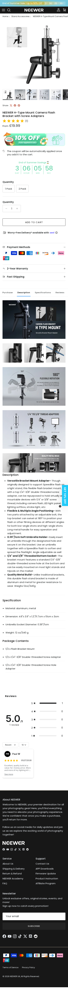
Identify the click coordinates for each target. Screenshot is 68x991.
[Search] (10, 10)
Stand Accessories (20, 16)
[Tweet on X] (11, 105)
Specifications (43, 292)
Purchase (7, 292)
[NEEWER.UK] (34, 10)
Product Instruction (47, 878)
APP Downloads (45, 868)
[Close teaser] (60, 506)
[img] (13, 121)
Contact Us (42, 863)
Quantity (8, 202)
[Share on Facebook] (15, 105)
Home (5, 16)
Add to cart (34, 222)
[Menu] (3, 10)
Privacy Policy (28, 967)
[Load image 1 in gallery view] (34, 54)
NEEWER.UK (15, 976)
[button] (47, 703)
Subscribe (34, 926)
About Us (8, 863)
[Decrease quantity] (5, 208)
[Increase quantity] (18, 208)
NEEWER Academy (13, 878)
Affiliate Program (46, 883)
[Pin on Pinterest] (19, 105)
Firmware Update (46, 873)
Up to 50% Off (34, 3)
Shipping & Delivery (14, 868)
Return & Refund (12, 873)
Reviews (60, 292)
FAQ (5, 883)
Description (23, 292)
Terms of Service (10, 967)
